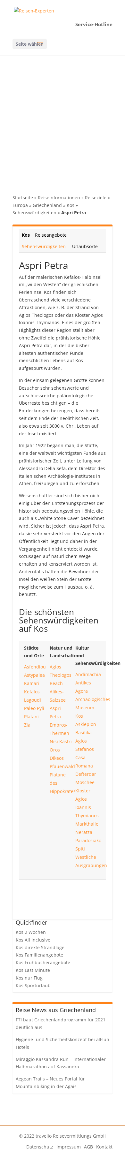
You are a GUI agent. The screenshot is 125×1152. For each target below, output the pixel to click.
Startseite (23, 198)
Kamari (31, 683)
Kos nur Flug (29, 978)
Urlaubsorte (85, 246)
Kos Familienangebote (39, 955)
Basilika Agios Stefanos (84, 740)
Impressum (68, 1147)
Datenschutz (39, 1147)
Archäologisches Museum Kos (92, 707)
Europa (20, 205)
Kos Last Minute (33, 970)
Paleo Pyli (34, 708)
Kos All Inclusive (33, 940)
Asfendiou (35, 667)
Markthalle (86, 824)
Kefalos (32, 692)
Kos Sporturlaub (33, 985)
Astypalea (34, 675)
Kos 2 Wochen (31, 932)
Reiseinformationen (59, 198)
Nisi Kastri (61, 741)
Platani (31, 716)
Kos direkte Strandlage (40, 947)
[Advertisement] (62, 121)
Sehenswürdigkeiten (34, 213)
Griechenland (47, 205)
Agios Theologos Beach (60, 675)
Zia (27, 725)
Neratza (83, 832)
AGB (88, 1147)
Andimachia (88, 674)
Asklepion (85, 724)
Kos (70, 205)
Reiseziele (95, 198)
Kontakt (104, 1147)
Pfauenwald (62, 766)
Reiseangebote (51, 235)
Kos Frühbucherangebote (43, 962)
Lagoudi (32, 700)
